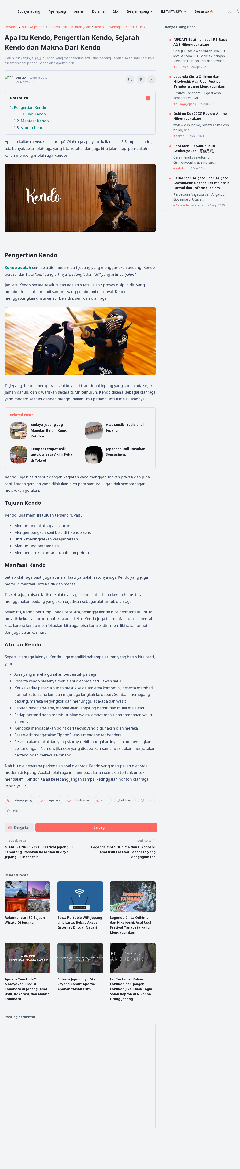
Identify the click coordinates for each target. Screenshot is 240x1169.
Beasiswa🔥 (204, 11)
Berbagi (99, 827)
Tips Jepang (57, 11)
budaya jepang (22, 800)
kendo (105, 800)
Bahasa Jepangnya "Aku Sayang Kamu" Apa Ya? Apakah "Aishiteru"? (77, 984)
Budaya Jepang (28, 11)
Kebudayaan (80, 800)
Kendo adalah (18, 267)
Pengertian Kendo (30, 107)
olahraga (127, 800)
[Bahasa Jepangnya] (80, 972)
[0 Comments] (130, 79)
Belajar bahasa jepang (191, 205)
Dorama (98, 11)
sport (149, 800)
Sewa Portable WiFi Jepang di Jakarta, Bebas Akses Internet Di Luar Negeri (79, 922)
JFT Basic (182, 67)
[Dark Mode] (229, 11)
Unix (15, 811)
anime (180, 136)
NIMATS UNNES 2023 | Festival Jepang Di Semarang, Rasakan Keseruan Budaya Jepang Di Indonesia (39, 852)
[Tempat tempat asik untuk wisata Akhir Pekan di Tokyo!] (18, 462)
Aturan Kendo (33, 127)
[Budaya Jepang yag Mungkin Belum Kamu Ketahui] (18, 438)
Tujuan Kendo (33, 114)
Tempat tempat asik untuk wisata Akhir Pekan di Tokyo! (53, 454)
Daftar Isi (19, 98)
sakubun (181, 168)
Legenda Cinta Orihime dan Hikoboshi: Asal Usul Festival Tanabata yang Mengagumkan (123, 852)
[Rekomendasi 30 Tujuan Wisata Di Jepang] (27, 910)
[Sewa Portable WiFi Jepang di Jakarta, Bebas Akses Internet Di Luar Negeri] (80, 910)
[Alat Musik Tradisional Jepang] (94, 438)
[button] (19, 827)
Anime (79, 11)
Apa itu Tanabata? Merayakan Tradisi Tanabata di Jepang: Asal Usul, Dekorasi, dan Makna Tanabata (27, 989)
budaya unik (52, 800)
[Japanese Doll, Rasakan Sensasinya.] (94, 462)
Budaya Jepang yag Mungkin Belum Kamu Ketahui (49, 430)
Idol (116, 11)
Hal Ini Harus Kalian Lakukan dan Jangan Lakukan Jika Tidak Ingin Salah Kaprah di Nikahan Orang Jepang (131, 989)
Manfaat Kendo (35, 120)
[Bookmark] (152, 80)
